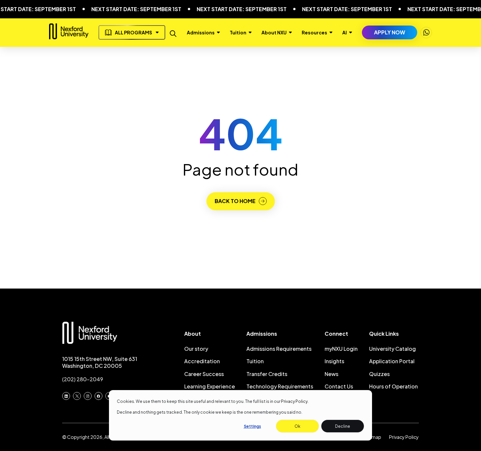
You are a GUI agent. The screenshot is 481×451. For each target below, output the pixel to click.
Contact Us (339, 386)
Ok (297, 426)
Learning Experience (209, 386)
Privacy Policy (294, 401)
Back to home (235, 200)
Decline (342, 426)
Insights (334, 361)
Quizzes (379, 373)
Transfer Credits (266, 373)
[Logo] (69, 36)
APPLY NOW (389, 32)
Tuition (255, 361)
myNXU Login (341, 348)
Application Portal (392, 361)
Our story (196, 348)
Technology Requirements (279, 386)
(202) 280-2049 (82, 379)
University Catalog (392, 348)
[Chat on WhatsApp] (426, 32)
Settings (252, 426)
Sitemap (372, 437)
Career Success (204, 373)
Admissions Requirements (279, 348)
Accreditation (202, 361)
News (331, 373)
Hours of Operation (393, 386)
